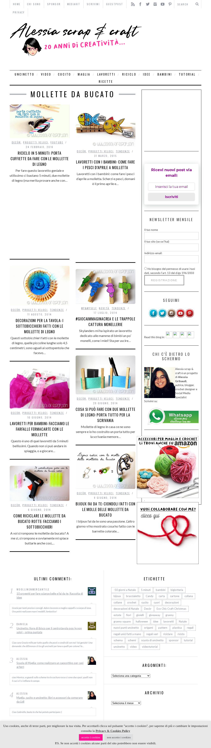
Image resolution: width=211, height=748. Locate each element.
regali (190, 627)
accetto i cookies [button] (90, 737)
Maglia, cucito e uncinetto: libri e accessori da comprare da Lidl (49, 699)
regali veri (152, 634)
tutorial (187, 74)
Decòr (16, 142)
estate (117, 615)
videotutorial (150, 646)
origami (148, 627)
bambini (164, 74)
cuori (157, 602)
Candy (150, 596)
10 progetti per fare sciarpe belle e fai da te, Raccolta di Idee (49, 595)
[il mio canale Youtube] (180, 316)
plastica (177, 627)
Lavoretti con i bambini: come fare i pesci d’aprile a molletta (105, 164)
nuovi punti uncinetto (126, 627)
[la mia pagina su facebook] (153, 316)
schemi (132, 640)
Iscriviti (171, 197)
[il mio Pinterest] (189, 316)
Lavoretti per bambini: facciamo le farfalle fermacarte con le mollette (39, 429)
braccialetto (133, 596)
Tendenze (123, 151)
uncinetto (24, 74)
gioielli (140, 615)
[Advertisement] (172, 43)
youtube (56, 142)
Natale (183, 621)
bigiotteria (177, 590)
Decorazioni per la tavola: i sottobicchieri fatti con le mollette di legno (39, 326)
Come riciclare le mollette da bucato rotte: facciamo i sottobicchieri (39, 521)
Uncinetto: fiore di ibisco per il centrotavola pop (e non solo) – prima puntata (49, 630)
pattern (162, 627)
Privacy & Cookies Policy (113, 731)
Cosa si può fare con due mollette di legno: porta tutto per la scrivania (105, 415)
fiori (128, 615)
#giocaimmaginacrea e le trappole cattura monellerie (105, 321)
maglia (84, 74)
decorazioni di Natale (126, 608)
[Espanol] (183, 337)
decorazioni (172, 602)
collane (118, 602)
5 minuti (146, 590)
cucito (64, 74)
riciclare (167, 634)
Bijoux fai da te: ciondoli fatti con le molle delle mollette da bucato (105, 509)
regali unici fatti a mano (127, 634)
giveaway (154, 615)
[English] (169, 337)
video (46, 74)
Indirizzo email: (153, 253)
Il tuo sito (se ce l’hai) (156, 241)
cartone (174, 596)
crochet (131, 602)
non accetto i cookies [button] (119, 737)
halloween (142, 621)
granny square (122, 621)
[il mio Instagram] (171, 316)
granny (169, 615)
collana (188, 596)
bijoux (117, 596)
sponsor (174, 640)
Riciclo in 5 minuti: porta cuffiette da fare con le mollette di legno (40, 158)
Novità (104, 308)
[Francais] (191, 337)
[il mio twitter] (162, 316)
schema (118, 640)
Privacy (19, 12)
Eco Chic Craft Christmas (171, 608)
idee (147, 74)
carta (162, 596)
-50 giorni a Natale (125, 590)
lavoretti (106, 74)
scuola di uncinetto (152, 640)
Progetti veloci (35, 142)
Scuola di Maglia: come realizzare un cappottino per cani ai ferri (49, 665)
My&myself (89, 308)
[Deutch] (176, 337)
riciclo (129, 74)
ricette (106, 81)
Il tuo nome (151, 229)
